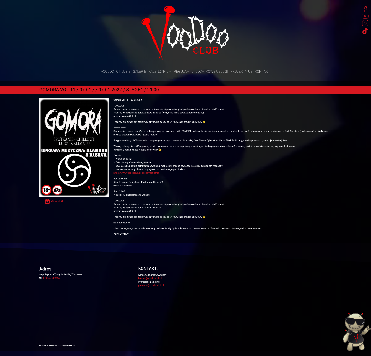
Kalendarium (160, 71)
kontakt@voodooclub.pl (150, 278)
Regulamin (183, 71)
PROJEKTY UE (241, 71)
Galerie (139, 71)
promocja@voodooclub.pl (151, 285)
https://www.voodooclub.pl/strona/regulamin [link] (136, 172)
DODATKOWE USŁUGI (211, 71)
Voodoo (107, 71)
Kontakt (262, 71)
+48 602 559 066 (51, 278)
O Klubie (123, 71)
